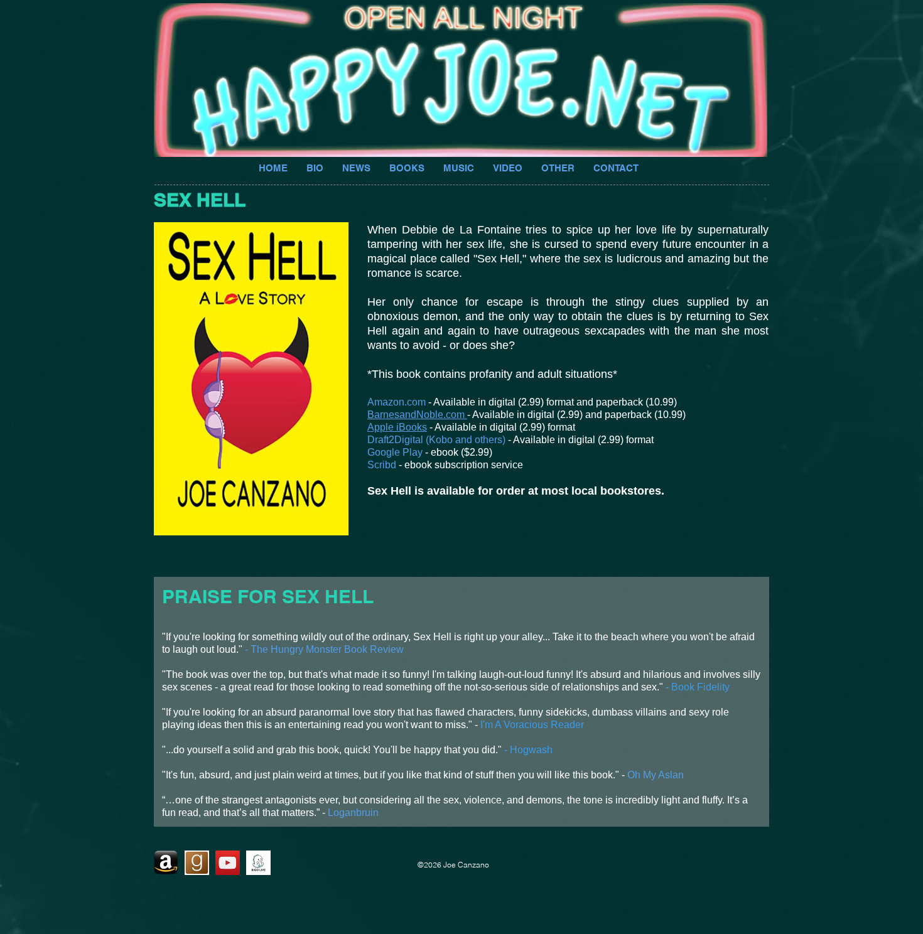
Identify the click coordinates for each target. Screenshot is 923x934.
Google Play (395, 452)
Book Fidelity (700, 687)
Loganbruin (353, 812)
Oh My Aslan (655, 775)
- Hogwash (528, 749)
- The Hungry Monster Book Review (324, 649)
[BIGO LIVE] (258, 863)
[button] (558, 166)
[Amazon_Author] (166, 863)
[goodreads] (197, 863)
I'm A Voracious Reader (531, 724)
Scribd (381, 464)
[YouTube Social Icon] (227, 863)
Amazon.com (396, 402)
